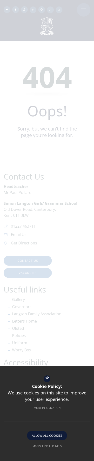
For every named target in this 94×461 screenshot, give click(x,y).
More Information (47, 408)
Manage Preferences (47, 446)
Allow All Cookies (47, 435)
